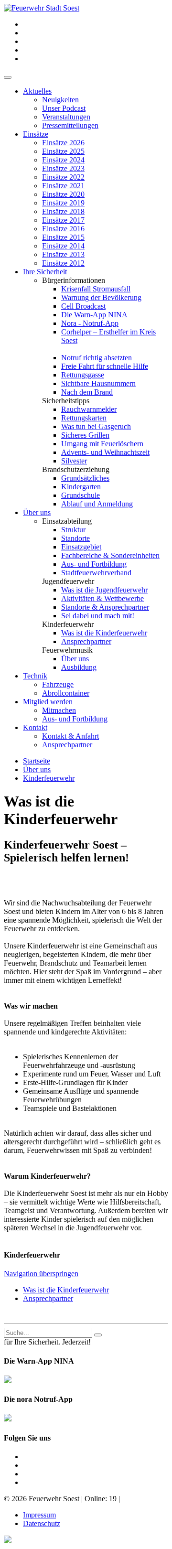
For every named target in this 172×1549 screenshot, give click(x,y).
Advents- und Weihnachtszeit (105, 452)
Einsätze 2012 (63, 263)
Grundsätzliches (85, 478)
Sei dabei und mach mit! (97, 616)
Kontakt (35, 727)
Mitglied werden (48, 702)
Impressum (39, 1515)
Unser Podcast (64, 108)
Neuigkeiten (60, 100)
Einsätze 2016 (63, 229)
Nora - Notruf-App (89, 323)
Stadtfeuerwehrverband (96, 573)
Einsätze (35, 134)
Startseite (36, 761)
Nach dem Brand (87, 392)
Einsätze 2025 (63, 151)
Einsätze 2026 (63, 143)
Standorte (75, 538)
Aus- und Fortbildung (94, 564)
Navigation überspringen (41, 1273)
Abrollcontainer (65, 693)
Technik (35, 676)
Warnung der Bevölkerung (101, 297)
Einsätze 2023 (63, 168)
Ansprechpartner (86, 641)
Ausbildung (79, 667)
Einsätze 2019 (63, 203)
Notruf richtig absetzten (96, 358)
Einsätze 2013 (63, 254)
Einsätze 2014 (63, 246)
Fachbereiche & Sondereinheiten (110, 555)
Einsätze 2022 (63, 177)
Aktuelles (37, 91)
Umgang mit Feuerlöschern (102, 444)
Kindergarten (81, 487)
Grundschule (80, 495)
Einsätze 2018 (63, 211)
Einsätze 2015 (63, 237)
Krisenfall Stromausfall (95, 289)
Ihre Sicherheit (45, 272)
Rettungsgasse (82, 375)
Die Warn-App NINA (94, 315)
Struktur (73, 530)
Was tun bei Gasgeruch (96, 426)
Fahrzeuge (58, 684)
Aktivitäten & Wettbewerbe (102, 598)
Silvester (74, 461)
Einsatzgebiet (81, 547)
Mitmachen (59, 710)
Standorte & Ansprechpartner (105, 607)
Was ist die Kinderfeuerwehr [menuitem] (66, 1290)
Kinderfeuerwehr (49, 778)
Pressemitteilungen (70, 125)
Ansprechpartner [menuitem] (48, 1298)
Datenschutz (41, 1523)
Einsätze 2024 (63, 160)
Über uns (37, 512)
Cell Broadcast (83, 306)
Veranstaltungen (66, 117)
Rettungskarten (84, 418)
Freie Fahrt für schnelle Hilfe (104, 366)
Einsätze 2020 (63, 194)
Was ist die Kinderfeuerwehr (104, 633)
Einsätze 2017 (63, 220)
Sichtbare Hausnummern (98, 383)
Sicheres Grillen (85, 435)
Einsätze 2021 (63, 186)
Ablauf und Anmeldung (97, 504)
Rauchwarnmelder (89, 409)
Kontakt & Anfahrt (70, 736)
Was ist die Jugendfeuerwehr (104, 590)
